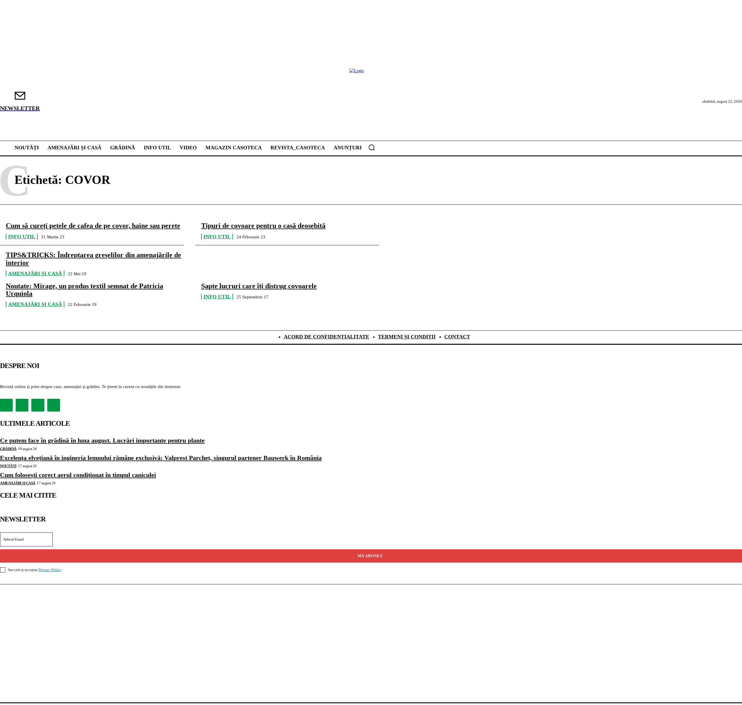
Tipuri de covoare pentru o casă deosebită (263, 225)
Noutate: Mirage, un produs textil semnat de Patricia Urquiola (84, 289)
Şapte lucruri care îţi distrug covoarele (259, 286)
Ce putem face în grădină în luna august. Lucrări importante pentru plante (102, 440)
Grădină (8, 449)
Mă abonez (370, 556)
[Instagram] (22, 405)
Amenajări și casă (35, 273)
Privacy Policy (50, 570)
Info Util (21, 237)
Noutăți (8, 466)
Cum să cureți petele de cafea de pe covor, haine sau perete (93, 225)
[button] (372, 147)
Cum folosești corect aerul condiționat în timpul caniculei (78, 475)
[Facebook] (6, 405)
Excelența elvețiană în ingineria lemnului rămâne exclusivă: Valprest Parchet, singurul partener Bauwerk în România (161, 457)
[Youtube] (53, 405)
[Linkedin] (37, 405)
